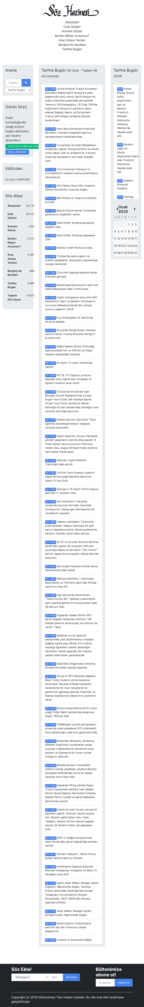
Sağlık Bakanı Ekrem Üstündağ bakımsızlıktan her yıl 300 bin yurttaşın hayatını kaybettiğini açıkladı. (69, 350)
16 (132, 238)
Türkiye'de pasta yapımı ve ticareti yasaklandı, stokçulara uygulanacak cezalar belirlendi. (71, 260)
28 (125, 252)
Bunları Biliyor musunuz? (72, 36)
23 (132, 245)
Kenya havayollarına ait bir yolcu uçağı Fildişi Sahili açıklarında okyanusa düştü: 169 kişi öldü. (71, 712)
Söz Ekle (71, 977)
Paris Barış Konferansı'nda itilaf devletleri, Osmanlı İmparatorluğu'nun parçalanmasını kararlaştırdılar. (70, 132)
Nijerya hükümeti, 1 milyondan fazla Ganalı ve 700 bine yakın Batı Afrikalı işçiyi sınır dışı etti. (71, 582)
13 (122, 238)
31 (135, 252)
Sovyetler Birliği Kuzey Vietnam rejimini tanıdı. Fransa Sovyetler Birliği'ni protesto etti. (70, 334)
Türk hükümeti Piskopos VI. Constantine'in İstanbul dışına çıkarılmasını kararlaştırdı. (71, 173)
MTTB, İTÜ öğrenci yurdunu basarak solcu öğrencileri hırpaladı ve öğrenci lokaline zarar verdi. (68, 379)
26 (118, 252)
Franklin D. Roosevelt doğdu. (69, 939)
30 (132, 252)
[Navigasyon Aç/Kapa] (8, 56)
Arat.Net (103, 997)
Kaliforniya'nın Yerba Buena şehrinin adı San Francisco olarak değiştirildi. (68, 927)
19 (118, 245)
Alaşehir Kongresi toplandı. (125, 184)
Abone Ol (123, 982)
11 (115, 238)
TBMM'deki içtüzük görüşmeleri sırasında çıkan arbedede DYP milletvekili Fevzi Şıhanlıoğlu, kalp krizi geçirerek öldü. (71, 728)
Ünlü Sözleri (72, 27)
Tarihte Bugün (72, 49)
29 (128, 252)
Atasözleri (72, 22)
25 (115, 252)
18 (115, 245)
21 (125, 245)
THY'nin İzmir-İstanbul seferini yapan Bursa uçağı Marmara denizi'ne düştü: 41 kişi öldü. (69, 476)
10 (135, 231)
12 (118, 238)
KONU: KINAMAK (17, 152)
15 (128, 238)
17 (135, 238)
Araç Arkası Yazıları (72, 40)
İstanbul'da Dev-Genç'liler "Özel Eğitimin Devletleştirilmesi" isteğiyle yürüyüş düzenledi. (70, 423)
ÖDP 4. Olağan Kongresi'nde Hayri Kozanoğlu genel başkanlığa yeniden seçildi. (71, 841)
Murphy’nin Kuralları (72, 45)
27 (122, 252)
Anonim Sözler (72, 31)
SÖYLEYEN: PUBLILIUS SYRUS (24, 146)
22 (128, 245)
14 (125, 238)
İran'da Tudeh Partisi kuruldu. (69, 247)
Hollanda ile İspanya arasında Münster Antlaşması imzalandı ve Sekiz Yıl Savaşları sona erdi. (71, 870)
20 (122, 245)
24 (136, 245)
